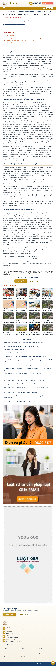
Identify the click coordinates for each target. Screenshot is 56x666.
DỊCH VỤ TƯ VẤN (10, 614)
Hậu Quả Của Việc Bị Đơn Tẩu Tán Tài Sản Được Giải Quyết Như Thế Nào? (22, 365)
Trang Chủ (5, 11)
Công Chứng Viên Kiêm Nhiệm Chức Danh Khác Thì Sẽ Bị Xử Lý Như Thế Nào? (23, 377)
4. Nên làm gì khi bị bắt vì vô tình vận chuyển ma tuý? (20, 40)
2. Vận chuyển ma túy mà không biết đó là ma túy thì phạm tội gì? (23, 38)
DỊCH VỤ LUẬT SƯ (24, 614)
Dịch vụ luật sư (36, 281)
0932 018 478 (9, 633)
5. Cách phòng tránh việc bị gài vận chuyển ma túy (19, 43)
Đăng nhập (42, 8)
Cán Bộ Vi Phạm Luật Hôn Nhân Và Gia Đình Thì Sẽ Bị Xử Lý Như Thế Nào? (22, 373)
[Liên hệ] (53, 663)
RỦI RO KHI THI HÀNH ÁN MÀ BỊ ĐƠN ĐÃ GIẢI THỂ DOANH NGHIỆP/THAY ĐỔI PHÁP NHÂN (26, 28)
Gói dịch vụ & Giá (48, 3)
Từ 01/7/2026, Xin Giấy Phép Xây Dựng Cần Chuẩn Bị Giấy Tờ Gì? (20, 401)
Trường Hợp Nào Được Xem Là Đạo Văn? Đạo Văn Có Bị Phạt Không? (21, 346)
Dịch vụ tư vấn (22, 281)
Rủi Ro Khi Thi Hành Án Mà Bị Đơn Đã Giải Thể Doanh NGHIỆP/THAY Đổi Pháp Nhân (25, 356)
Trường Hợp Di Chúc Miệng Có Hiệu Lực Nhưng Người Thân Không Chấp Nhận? (24, 342)
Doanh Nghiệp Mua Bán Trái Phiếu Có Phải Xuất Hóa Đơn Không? (20, 384)
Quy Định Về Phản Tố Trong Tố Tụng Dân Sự (15, 349)
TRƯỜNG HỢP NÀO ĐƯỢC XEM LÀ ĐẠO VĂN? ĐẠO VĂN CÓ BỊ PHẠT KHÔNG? (22, 22)
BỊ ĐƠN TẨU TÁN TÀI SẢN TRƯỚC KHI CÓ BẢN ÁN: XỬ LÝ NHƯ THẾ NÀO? (21, 26)
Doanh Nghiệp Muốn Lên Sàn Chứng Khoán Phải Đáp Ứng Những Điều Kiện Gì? (24, 380)
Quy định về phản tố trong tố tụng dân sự (14, 24)
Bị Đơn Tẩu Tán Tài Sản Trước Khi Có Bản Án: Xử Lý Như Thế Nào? (20, 353)
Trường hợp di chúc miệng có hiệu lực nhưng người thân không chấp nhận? (23, 20)
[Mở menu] (4, 8)
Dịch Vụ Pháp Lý (13, 11)
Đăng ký (49, 8)
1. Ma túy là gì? (10, 35)
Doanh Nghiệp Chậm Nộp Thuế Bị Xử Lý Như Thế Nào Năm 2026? (20, 392)
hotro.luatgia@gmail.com (12, 637)
